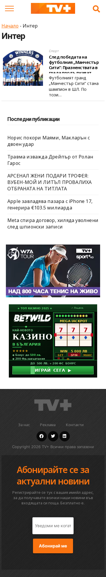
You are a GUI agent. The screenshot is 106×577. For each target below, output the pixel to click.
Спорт (54, 51)
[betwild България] (53, 341)
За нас (24, 424)
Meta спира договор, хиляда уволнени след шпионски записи (52, 223)
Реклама (48, 424)
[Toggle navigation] (9, 8)
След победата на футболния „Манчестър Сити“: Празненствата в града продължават (74, 65)
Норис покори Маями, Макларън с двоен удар (48, 140)
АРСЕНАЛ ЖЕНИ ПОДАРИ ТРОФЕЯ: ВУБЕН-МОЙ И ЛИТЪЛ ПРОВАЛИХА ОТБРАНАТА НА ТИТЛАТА (49, 182)
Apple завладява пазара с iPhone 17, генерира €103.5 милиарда (49, 204)
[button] (96, 9)
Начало (10, 26)
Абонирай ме (53, 546)
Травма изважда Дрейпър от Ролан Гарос (50, 159)
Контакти (75, 424)
